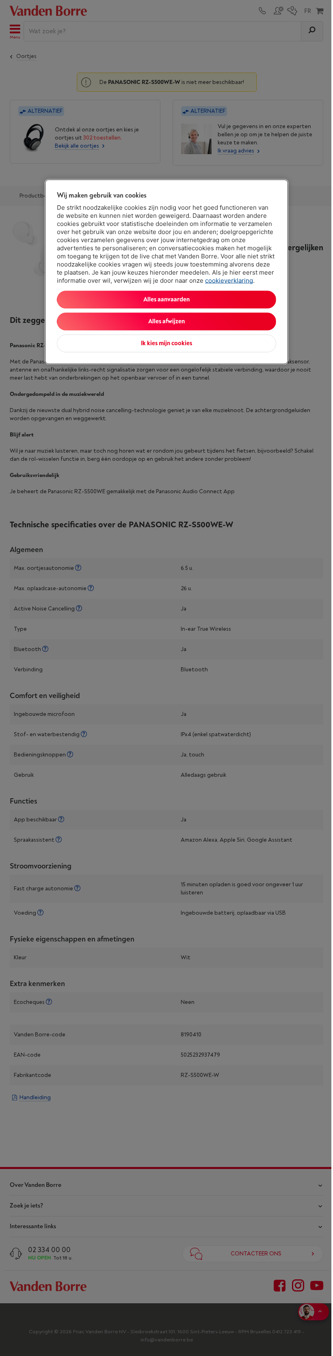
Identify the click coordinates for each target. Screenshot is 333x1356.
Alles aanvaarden (166, 299)
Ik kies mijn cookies (166, 343)
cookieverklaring (229, 280)
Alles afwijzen (166, 321)
